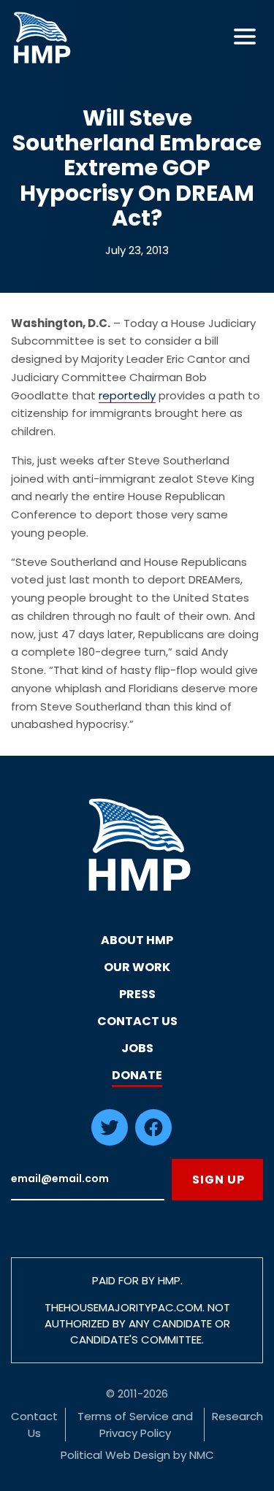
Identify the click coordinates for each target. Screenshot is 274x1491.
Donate (137, 1075)
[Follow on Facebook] (153, 1141)
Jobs (137, 1048)
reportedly (127, 395)
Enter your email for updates (87, 1179)
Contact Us (137, 1021)
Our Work (137, 967)
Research (237, 1416)
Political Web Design (115, 1455)
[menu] (245, 36)
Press (137, 994)
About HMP (137, 940)
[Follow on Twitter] (109, 1141)
